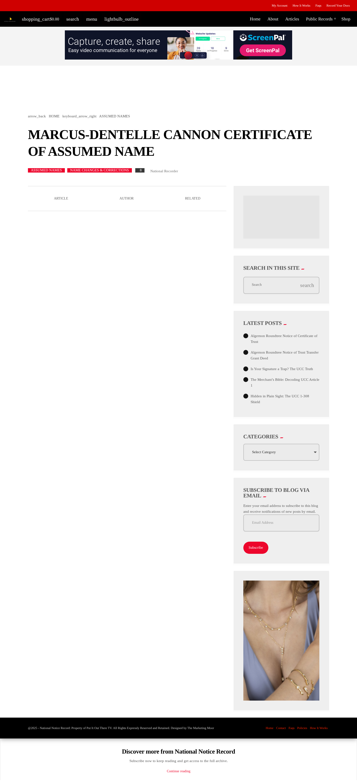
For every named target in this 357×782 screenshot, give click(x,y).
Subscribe (256, 548)
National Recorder (164, 171)
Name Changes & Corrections (99, 170)
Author (126, 198)
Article (61, 198)
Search (257, 285)
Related (192, 198)
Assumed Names (46, 170)
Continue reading (178, 771)
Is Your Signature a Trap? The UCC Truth (282, 369)
